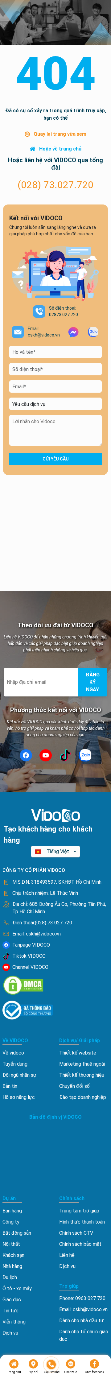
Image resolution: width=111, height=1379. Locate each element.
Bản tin (9, 1086)
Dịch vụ (10, 1333)
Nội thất (11, 1244)
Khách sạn (13, 1255)
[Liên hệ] (51, 1364)
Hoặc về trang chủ (60, 149)
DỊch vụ (67, 1266)
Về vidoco (13, 1053)
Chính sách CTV (76, 1233)
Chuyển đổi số (74, 1086)
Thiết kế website (77, 1053)
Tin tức (10, 1311)
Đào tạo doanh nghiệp (82, 1097)
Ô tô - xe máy (17, 1288)
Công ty (10, 1222)
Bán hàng (12, 1211)
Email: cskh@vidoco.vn (83, 1309)
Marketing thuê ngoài (82, 1064)
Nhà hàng (12, 1266)
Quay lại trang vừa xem (60, 134)
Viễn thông (14, 1322)
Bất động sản (16, 1233)
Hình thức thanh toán (82, 1222)
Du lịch (9, 1277)
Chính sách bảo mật (80, 1244)
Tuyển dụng (14, 1064)
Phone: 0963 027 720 (82, 1298)
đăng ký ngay (93, 682)
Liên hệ (67, 1255)
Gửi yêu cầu (56, 458)
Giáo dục (11, 1300)
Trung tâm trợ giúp (79, 1211)
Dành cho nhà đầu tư (81, 1320)
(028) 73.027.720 (55, 185)
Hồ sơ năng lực (18, 1097)
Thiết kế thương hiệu (81, 1075)
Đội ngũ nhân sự (19, 1075)
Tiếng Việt (58, 851)
